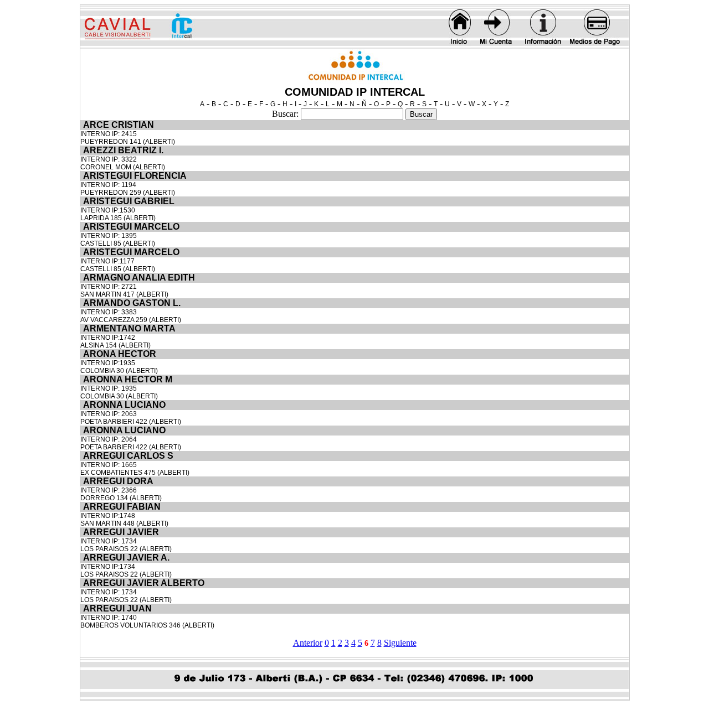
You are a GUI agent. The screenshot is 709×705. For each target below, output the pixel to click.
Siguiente (400, 642)
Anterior (307, 642)
